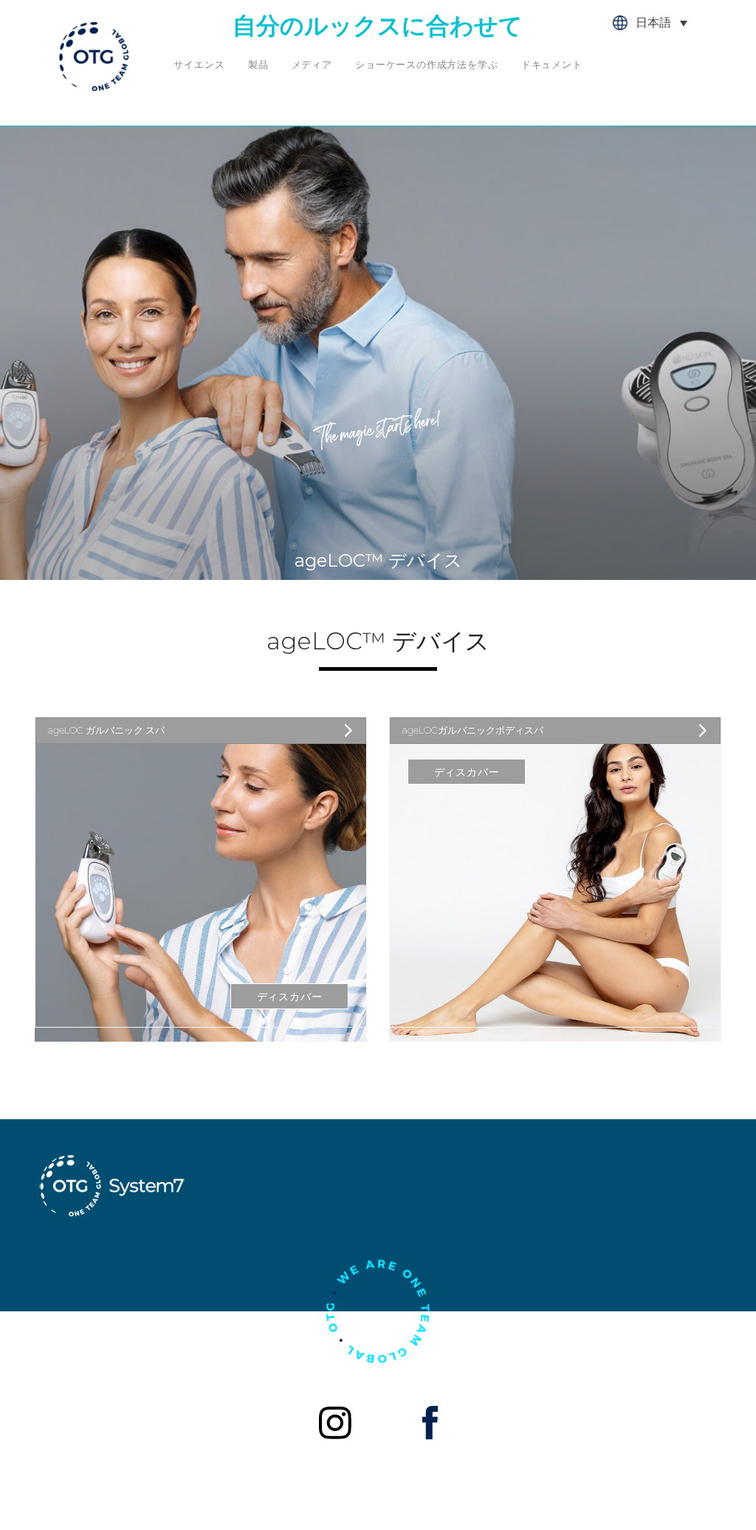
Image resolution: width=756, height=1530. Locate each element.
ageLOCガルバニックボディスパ (472, 730)
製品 (258, 64)
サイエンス (198, 64)
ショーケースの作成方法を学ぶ (426, 64)
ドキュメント (552, 64)
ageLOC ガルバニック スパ (106, 730)
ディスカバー (290, 996)
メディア (312, 64)
